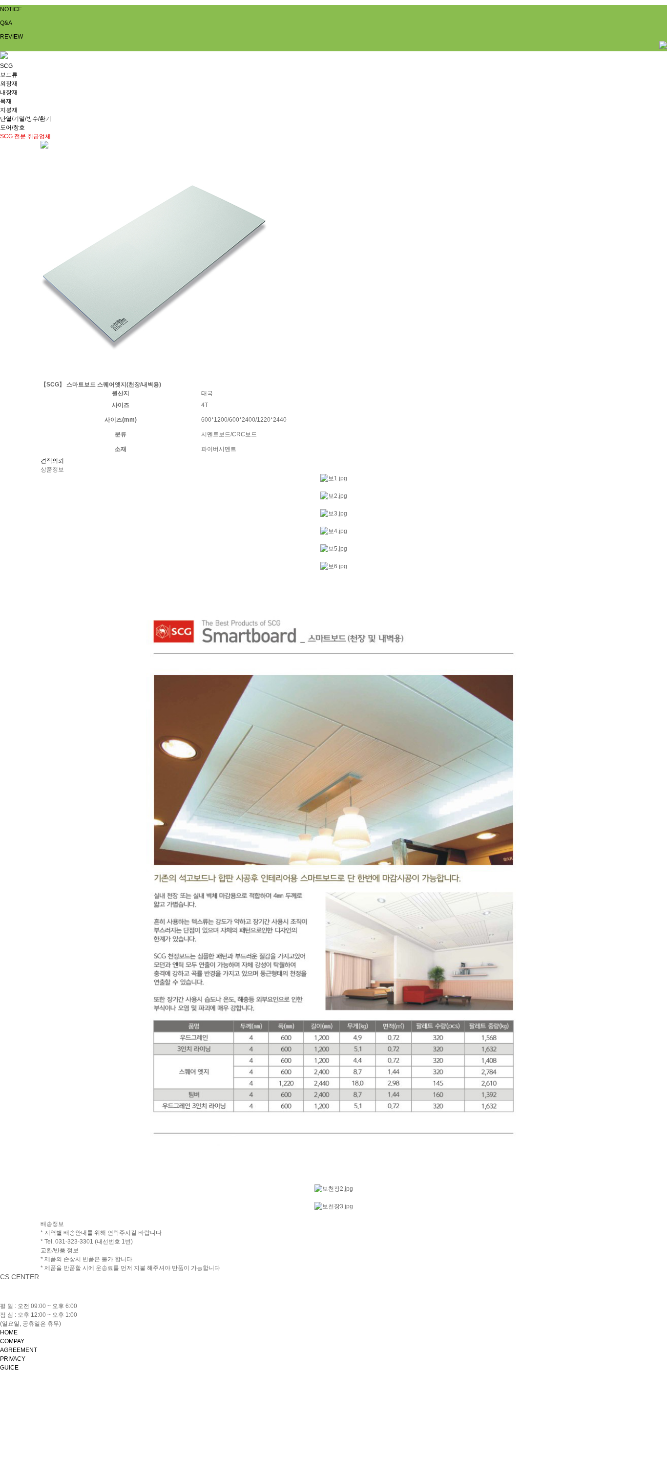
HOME (9, 1332)
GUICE (9, 1367)
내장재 (9, 92)
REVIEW (11, 36)
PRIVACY (12, 1358)
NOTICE (11, 9)
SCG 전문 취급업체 (25, 136)
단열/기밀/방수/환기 (25, 118)
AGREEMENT (18, 1350)
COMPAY (12, 1341)
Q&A (6, 23)
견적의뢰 (52, 460)
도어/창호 (12, 127)
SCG (6, 66)
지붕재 (9, 110)
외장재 (9, 83)
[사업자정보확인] (263, 1400)
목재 (6, 101)
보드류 (9, 74)
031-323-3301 (52, 1297)
